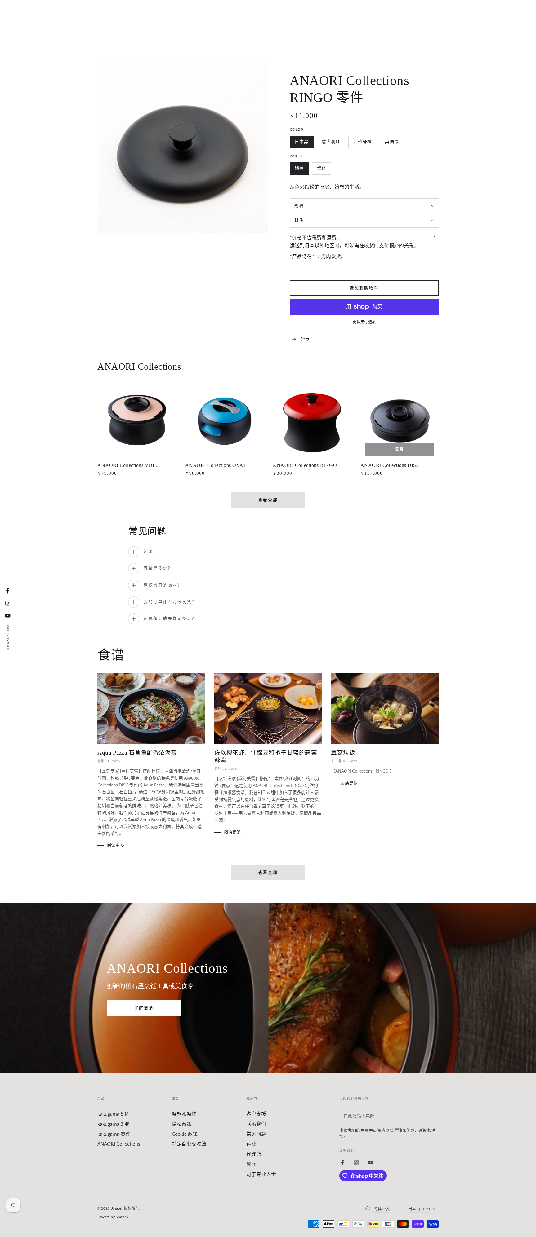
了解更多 (144, 1008)
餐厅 (251, 1164)
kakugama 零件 (114, 1134)
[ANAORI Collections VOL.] (136, 421)
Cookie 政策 (185, 1134)
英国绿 (392, 143)
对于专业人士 (261, 1174)
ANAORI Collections (118, 1144)
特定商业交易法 (189, 1144)
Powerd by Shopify (112, 1217)
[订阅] (435, 1116)
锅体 (321, 170)
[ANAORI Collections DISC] (399, 421)
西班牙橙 (362, 143)
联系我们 (256, 1124)
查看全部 (268, 500)
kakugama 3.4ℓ (113, 1124)
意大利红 (330, 143)
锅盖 (299, 170)
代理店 (253, 1154)
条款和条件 (184, 1114)
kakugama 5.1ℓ (112, 1114)
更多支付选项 (364, 322)
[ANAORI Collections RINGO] (312, 421)
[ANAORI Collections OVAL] (224, 421)
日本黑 (301, 143)
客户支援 (256, 1114)
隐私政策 (182, 1124)
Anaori (116, 1209)
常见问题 (256, 1134)
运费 (251, 1144)
